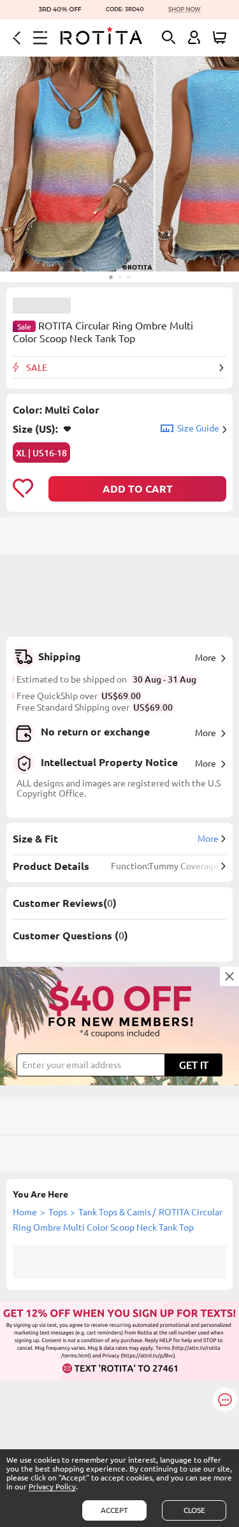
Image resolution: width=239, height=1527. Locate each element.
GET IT (193, 1065)
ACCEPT (114, 1510)
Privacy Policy (52, 1486)
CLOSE (194, 1510)
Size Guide (198, 428)
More (205, 658)
